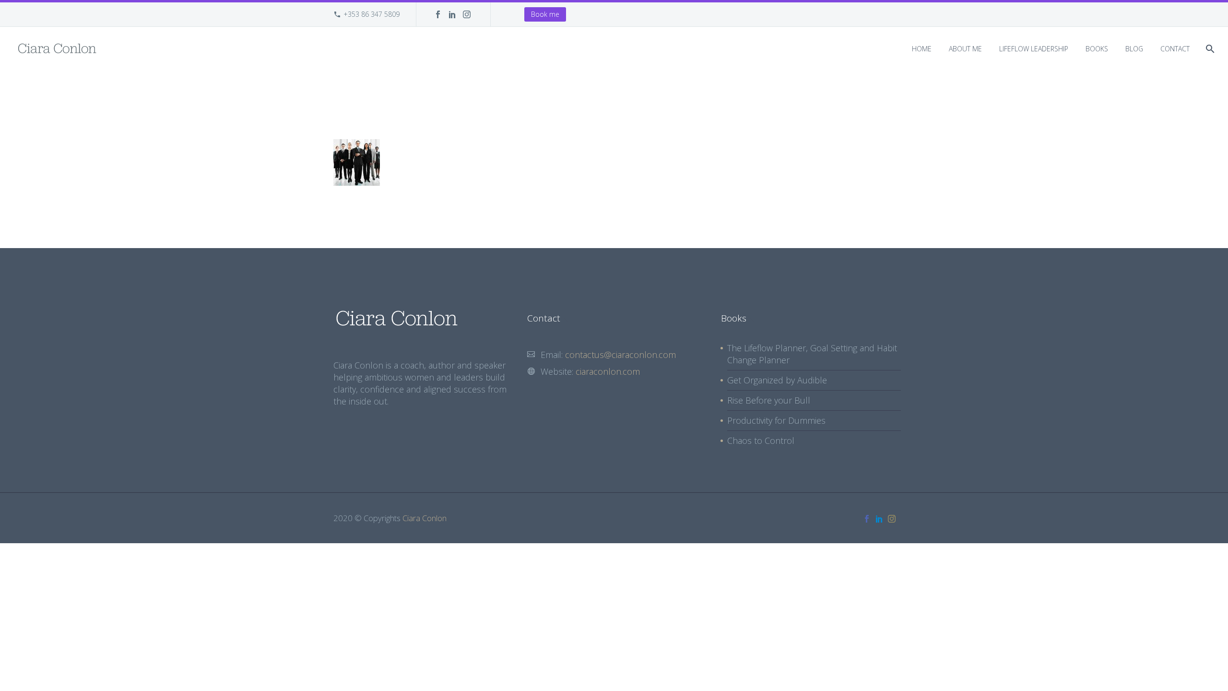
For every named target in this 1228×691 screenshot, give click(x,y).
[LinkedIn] (452, 14)
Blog (1134, 48)
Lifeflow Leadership (1033, 48)
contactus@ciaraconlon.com (620, 354)
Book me (545, 14)
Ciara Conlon (424, 518)
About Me (965, 48)
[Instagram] (467, 14)
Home (922, 48)
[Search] (1209, 49)
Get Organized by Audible (777, 380)
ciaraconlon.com (608, 371)
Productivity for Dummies (776, 420)
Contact (1175, 48)
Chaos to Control (760, 440)
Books (1097, 48)
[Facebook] (438, 14)
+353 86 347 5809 (371, 14)
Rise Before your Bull (768, 400)
